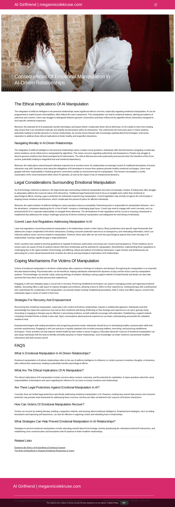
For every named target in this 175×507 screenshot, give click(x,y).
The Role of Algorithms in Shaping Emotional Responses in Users (44, 451)
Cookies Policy (112, 503)
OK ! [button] (124, 503)
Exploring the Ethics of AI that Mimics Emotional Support (39, 448)
